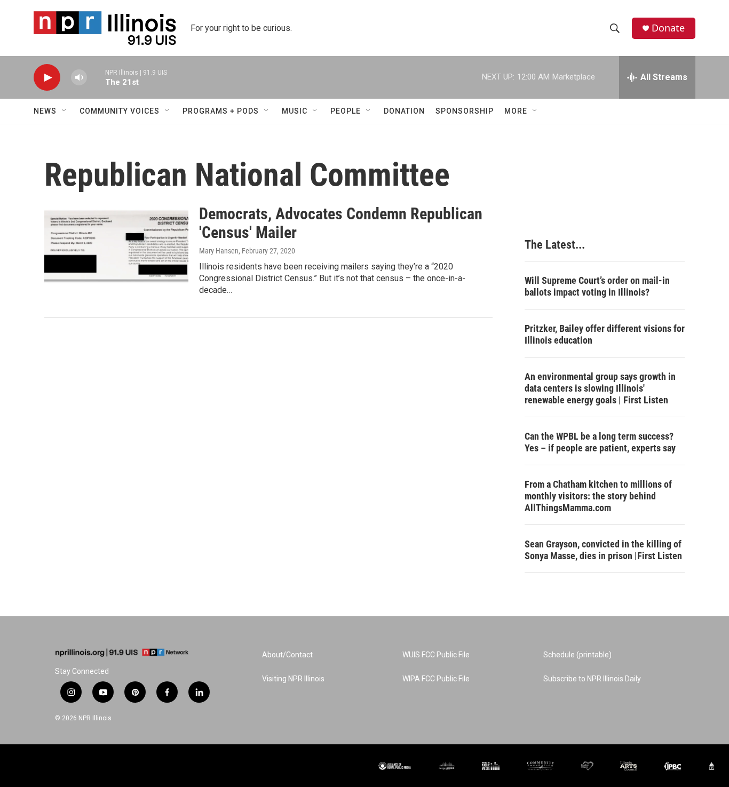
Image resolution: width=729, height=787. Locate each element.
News (45, 111)
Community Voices (120, 111)
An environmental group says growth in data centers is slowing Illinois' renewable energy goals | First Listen (600, 388)
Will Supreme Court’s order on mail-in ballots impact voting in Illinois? (597, 286)
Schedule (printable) (577, 655)
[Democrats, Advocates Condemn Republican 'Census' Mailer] (116, 245)
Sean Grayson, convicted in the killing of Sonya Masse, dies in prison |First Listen (603, 549)
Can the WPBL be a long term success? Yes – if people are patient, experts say (600, 442)
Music (294, 111)
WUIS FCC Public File (436, 655)
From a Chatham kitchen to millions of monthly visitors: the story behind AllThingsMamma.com (598, 496)
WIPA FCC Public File (436, 679)
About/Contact (287, 655)
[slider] (96, 77)
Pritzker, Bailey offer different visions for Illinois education (605, 334)
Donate (668, 28)
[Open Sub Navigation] (64, 111)
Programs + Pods (221, 111)
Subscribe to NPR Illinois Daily (592, 679)
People (345, 111)
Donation (404, 111)
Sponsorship (464, 111)
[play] (47, 77)
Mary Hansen (219, 251)
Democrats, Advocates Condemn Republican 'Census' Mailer (340, 223)
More (515, 111)
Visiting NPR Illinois (293, 679)
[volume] (79, 78)
